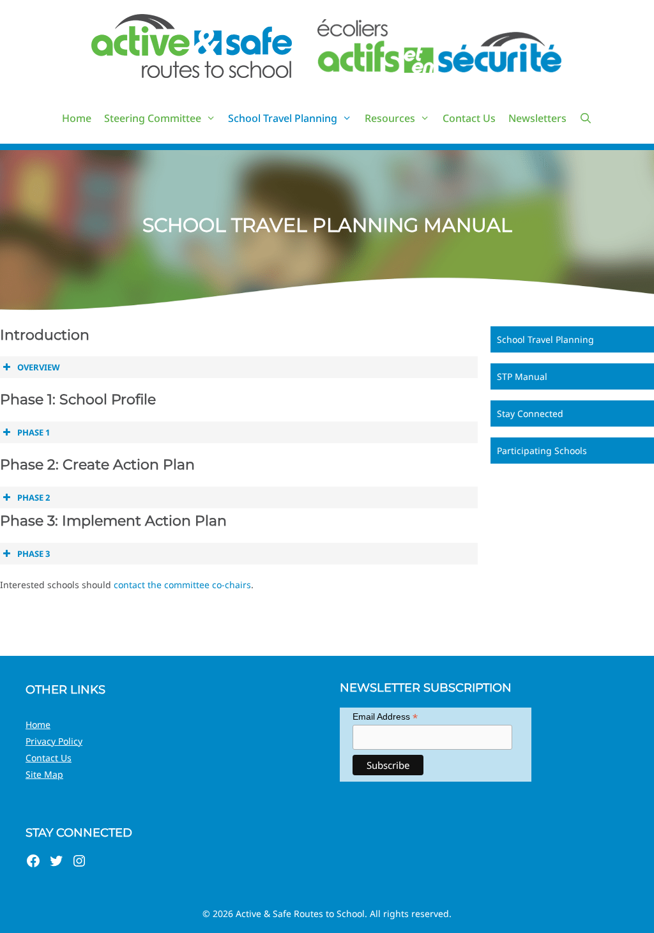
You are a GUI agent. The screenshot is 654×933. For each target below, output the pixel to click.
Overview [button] (38, 367)
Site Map (44, 774)
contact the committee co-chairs (182, 585)
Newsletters (537, 118)
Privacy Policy (54, 741)
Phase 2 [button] (33, 497)
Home (76, 118)
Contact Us (469, 118)
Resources (390, 118)
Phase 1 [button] (33, 432)
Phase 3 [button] (33, 553)
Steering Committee (152, 118)
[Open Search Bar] (586, 118)
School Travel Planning (282, 118)
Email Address (385, 717)
